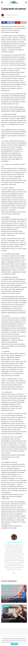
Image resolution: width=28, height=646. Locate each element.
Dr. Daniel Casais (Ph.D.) (12, 15)
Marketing (5, 586)
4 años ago (6, 601)
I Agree (14, 644)
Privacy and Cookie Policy (19, 642)
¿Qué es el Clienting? (9, 619)
